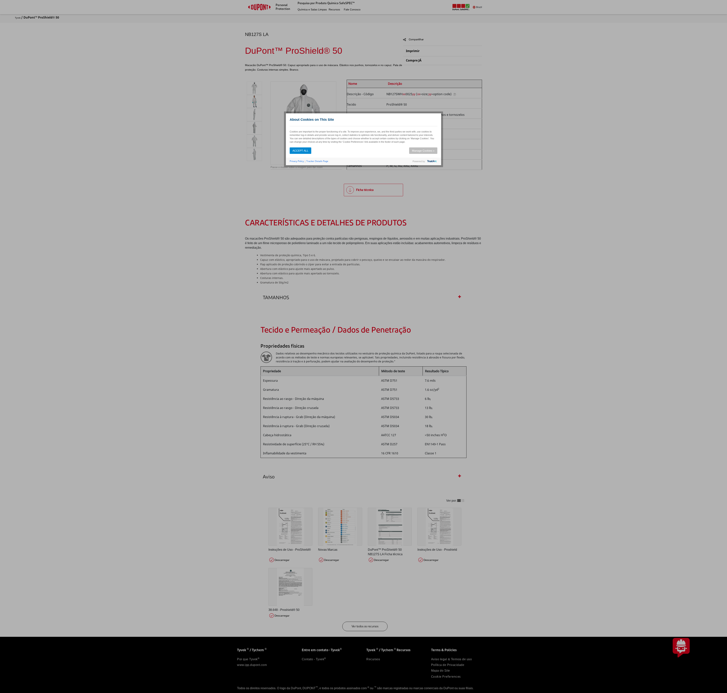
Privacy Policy (297, 161)
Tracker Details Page (317, 161)
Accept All (300, 150)
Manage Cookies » (423, 150)
